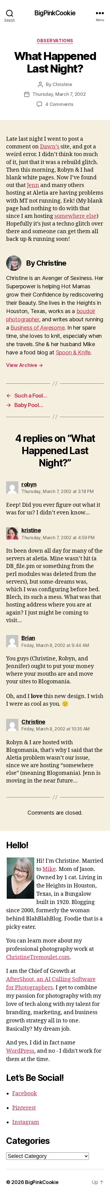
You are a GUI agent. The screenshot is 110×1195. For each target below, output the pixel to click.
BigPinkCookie (55, 13)
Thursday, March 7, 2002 (59, 94)
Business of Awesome (37, 327)
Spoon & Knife (73, 352)
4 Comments (59, 104)
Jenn (33, 185)
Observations (55, 40)
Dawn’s (49, 146)
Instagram (25, 1122)
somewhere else (75, 216)
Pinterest (24, 1107)
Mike (49, 869)
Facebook (24, 1093)
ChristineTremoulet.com (38, 957)
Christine (62, 84)
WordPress (20, 1051)
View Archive (24, 365)
